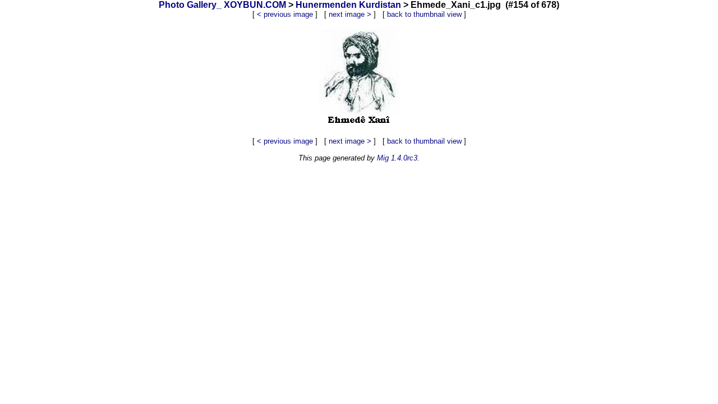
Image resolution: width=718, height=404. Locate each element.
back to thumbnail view (424, 14)
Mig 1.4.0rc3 (397, 158)
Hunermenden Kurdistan (348, 5)
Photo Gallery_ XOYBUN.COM (222, 5)
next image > (350, 14)
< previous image (285, 14)
